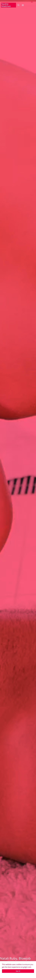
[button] (18, 5)
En (32, 2)
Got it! (18, 971)
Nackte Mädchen (6, 5)
